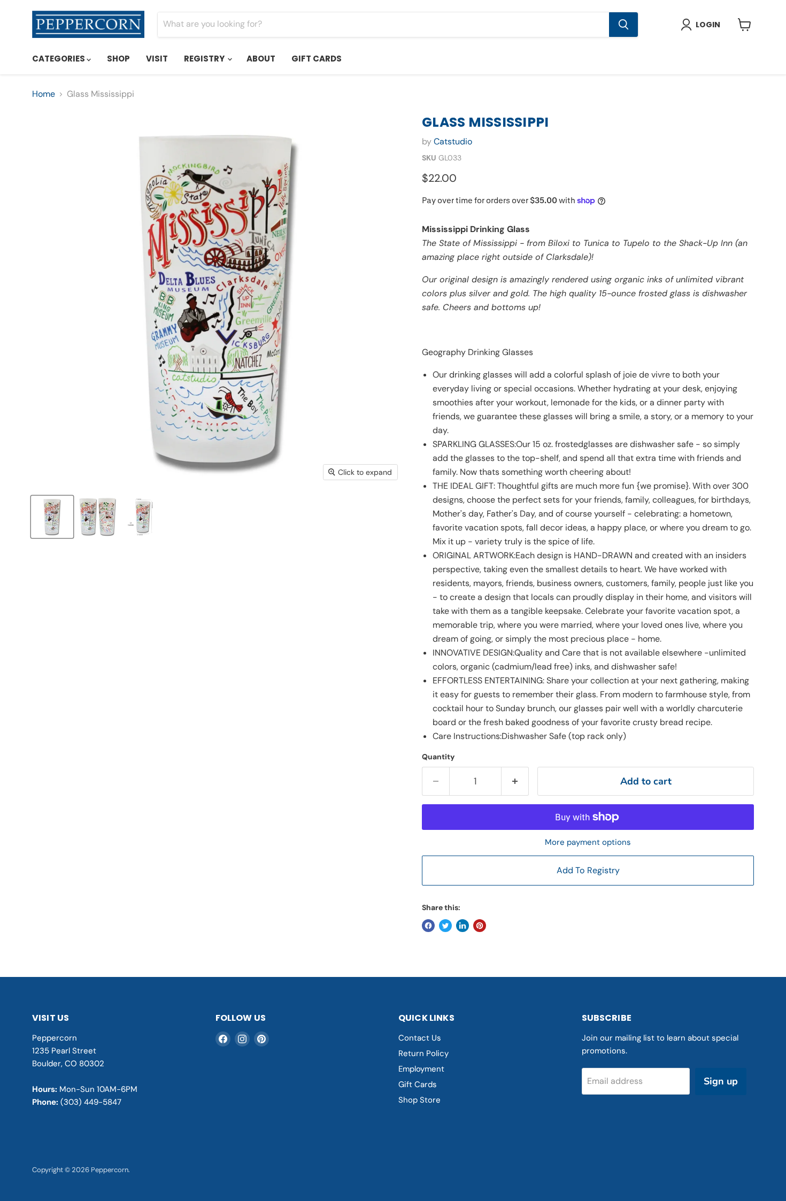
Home (43, 94)
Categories (59, 58)
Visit (157, 58)
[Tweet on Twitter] (445, 925)
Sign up (721, 1081)
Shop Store (419, 1100)
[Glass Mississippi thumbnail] (52, 517)
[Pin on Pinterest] (479, 925)
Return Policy (423, 1053)
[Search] (623, 24)
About (260, 58)
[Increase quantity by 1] (515, 781)
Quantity (438, 756)
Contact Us (419, 1038)
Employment (421, 1069)
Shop (118, 58)
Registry (205, 58)
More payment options (588, 842)
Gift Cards (316, 58)
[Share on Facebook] (428, 925)
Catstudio (453, 141)
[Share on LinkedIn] (462, 925)
